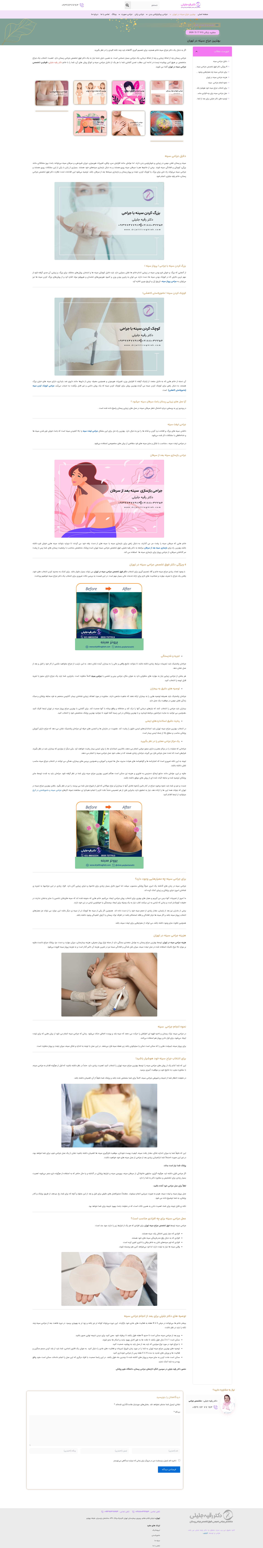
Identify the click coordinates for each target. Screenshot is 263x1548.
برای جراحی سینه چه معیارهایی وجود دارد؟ (211, 72)
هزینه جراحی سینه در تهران (216, 77)
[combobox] (145, 5)
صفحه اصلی (203, 14)
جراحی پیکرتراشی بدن (158, 14)
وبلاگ (114, 14)
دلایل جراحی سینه (220, 61)
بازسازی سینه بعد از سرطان (156, 548)
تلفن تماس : (147, 1511)
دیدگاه (177, 1412)
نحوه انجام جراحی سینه (217, 82)
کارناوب (205, 1533)
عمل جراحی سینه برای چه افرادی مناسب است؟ (211, 93)
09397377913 (70, 5)
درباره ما (94, 14)
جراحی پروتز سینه (169, 281)
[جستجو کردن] (128, 5)
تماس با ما (105, 14)
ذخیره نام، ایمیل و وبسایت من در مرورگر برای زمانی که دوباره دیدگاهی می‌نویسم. (144, 1460)
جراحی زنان (139, 14)
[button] (196, 51)
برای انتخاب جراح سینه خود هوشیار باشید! (211, 88)
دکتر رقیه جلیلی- (203, 1401)
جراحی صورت (126, 14)
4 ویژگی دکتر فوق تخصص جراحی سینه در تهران (211, 66)
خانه (216, 25)
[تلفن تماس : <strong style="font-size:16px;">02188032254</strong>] (133, 1512)
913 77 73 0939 (202, 1407)
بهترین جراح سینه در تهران (183, 14)
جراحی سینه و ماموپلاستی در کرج (47, 790)
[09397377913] (82, 5)
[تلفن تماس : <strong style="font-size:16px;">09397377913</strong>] (102, 1512)
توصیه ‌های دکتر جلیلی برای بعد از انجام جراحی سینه (211, 98)
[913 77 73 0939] (215, 1407)
